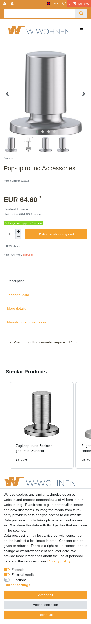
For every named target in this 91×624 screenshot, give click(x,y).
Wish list (14, 246)
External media (22, 575)
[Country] (48, 3)
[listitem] (42, 425)
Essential (18, 570)
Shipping (27, 254)
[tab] (45, 281)
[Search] (81, 13)
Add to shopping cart (57, 234)
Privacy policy (59, 561)
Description (16, 281)
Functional (19, 580)
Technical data (18, 295)
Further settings (17, 585)
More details (16, 308)
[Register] (13, 3)
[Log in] (5, 3)
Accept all (45, 595)
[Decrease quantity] (18, 236)
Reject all (46, 615)
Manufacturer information (26, 322)
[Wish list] (63, 3)
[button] (5, 425)
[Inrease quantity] (18, 231)
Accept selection (45, 605)
